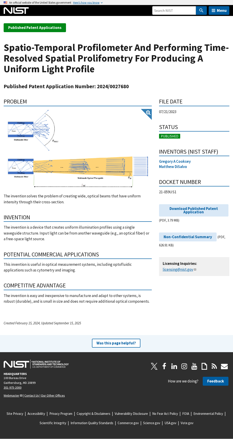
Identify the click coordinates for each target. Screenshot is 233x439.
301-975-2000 (12, 387)
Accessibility (36, 413)
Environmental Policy (208, 413)
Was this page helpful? (116, 343)
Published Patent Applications (34, 27)
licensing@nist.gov (178, 269)
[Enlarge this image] (78, 149)
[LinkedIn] (174, 366)
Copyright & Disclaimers (93, 413)
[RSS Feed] (214, 366)
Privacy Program (60, 413)
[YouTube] (194, 366)
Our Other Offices (53, 395)
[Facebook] (164, 366)
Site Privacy (15, 413)
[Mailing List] (224, 366)
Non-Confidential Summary (188, 236)
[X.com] (154, 366)
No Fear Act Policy (165, 413)
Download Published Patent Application (194, 210)
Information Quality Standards (92, 423)
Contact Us (31, 395)
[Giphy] (204, 366)
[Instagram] (184, 366)
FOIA (185, 413)
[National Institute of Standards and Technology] (36, 364)
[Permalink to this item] (30, 101)
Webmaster (11, 395)
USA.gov (170, 423)
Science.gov (151, 423)
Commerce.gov (128, 423)
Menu (222, 10)
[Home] (16, 10)
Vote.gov (187, 423)
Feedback (215, 381)
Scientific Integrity (53, 423)
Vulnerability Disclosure (131, 413)
